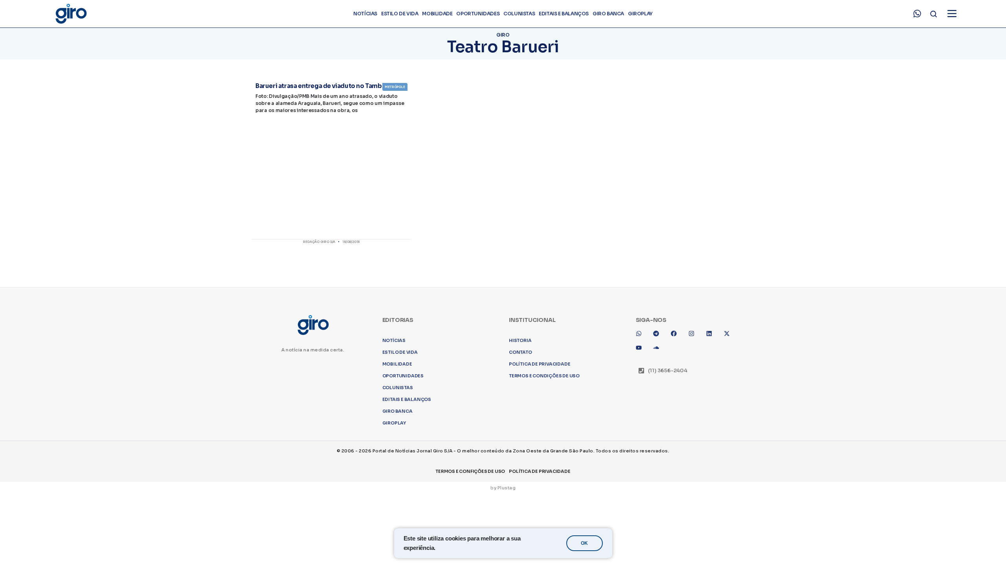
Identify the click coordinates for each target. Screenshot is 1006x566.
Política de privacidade (539, 474)
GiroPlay (640, 14)
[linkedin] (712, 446)
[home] (70, 14)
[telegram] (659, 446)
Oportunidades (477, 14)
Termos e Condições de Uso (544, 486)
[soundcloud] (659, 461)
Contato (520, 462)
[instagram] (694, 446)
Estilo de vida (399, 14)
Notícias (365, 14)
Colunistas (519, 14)
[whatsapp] (917, 13)
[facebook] (677, 446)
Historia (520, 450)
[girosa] (730, 446)
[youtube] (642, 461)
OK (584, 543)
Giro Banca (608, 14)
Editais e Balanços (564, 14)
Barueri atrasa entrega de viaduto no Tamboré (323, 86)
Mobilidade (437, 14)
